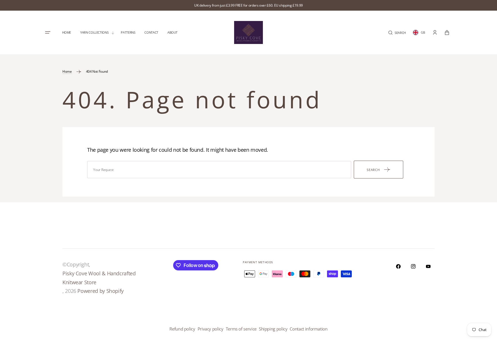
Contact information (308, 329)
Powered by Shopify (100, 290)
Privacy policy (210, 329)
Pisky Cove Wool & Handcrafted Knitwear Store (99, 278)
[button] (397, 32)
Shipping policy (273, 329)
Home (67, 71)
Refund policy (182, 329)
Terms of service (241, 329)
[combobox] (219, 169)
